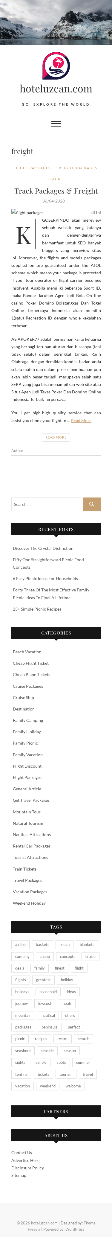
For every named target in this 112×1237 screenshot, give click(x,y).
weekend (48, 1086)
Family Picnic (25, 742)
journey (21, 1003)
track (54, 179)
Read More (81, 420)
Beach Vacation (27, 651)
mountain (23, 1015)
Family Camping (28, 720)
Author (17, 450)
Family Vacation (28, 754)
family (39, 968)
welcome (73, 1086)
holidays (22, 991)
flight (79, 968)
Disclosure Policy (27, 1167)
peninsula (50, 1027)
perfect (74, 1027)
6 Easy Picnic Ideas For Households (45, 578)
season (70, 1050)
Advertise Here (25, 1160)
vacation (22, 1086)
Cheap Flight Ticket (31, 663)
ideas (71, 991)
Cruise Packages (28, 686)
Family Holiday (27, 731)
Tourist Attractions (30, 857)
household (48, 991)
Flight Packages (32, 168)
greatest (43, 979)
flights (20, 979)
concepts (67, 956)
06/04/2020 (54, 201)
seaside (47, 1050)
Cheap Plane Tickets (31, 674)
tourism (66, 1074)
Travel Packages (27, 880)
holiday (67, 979)
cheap (45, 956)
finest (60, 968)
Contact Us (21, 1152)
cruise (90, 956)
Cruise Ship (23, 697)
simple (41, 1062)
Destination (24, 708)
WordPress (75, 1229)
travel (88, 1074)
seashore (23, 1050)
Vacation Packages (30, 891)
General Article (27, 788)
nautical (48, 1015)
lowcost (44, 1003)
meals (67, 1003)
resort (62, 1038)
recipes (41, 1038)
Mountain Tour (27, 811)
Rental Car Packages (31, 845)
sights (20, 1062)
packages (86, 168)
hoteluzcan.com (56, 88)
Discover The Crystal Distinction (43, 548)
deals (19, 968)
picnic (20, 1038)
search (83, 1038)
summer (83, 1062)
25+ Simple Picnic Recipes (37, 608)
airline (20, 944)
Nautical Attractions (32, 834)
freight (65, 168)
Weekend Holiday (29, 903)
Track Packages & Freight (56, 190)
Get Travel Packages (31, 800)
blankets (87, 944)
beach (64, 944)
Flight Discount (27, 766)
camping (22, 956)
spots (61, 1062)
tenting (21, 1074)
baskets (42, 944)
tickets (43, 1074)
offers (70, 1015)
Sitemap (18, 1175)
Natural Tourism (28, 823)
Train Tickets (24, 868)
